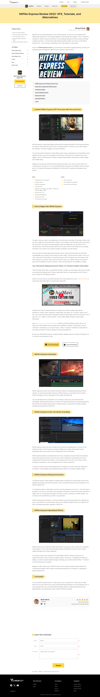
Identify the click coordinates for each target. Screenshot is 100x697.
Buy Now (73, 6)
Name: (35, 640)
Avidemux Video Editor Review (20, 42)
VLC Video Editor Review (19, 36)
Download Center (85, 2)
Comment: (35, 651)
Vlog (13, 62)
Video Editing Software (18, 53)
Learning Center (77, 686)
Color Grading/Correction (41, 92)
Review (40, 671)
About (56, 684)
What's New (15, 65)
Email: (35, 646)
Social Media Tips (16, 56)
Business (57, 690)
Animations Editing (40, 89)
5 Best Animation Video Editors (20, 34)
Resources (55, 6)
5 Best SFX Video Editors (19, 32)
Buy (68, 2)
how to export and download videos (46, 323)
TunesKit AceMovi (82, 279)
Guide (34, 686)
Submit (58, 665)
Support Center (77, 684)
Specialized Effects (40, 98)
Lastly (36, 101)
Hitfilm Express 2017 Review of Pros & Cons (46, 83)
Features (39, 6)
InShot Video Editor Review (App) (19, 39)
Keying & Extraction (40, 95)
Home (36, 671)
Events (13, 59)
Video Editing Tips (16, 50)
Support (75, 2)
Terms (56, 686)
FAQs (75, 690)
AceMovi (35, 684)
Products (61, 2)
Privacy (56, 688)
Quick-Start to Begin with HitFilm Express (46, 86)
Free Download (20, 81)
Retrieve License (77, 688)
